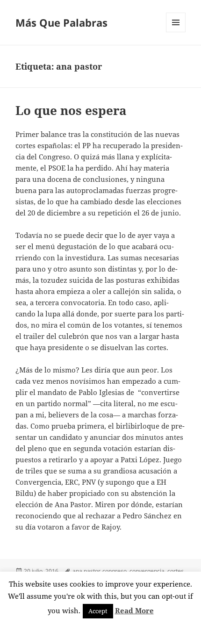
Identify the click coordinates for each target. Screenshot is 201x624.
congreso (114, 571)
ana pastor (86, 571)
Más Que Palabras (61, 22)
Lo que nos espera (71, 110)
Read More (134, 610)
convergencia (147, 571)
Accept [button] (98, 611)
